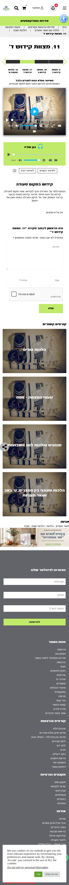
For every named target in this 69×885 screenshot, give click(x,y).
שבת (27, 526)
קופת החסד (59, 704)
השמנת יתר (59, 762)
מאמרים (61, 683)
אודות (62, 818)
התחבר (36, 7)
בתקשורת (60, 692)
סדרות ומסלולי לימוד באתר (50, 658)
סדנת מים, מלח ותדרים (52, 732)
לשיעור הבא (27, 170)
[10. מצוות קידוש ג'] (42, 61)
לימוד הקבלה (58, 840)
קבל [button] (38, 874)
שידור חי (61, 679)
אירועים (61, 675)
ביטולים (61, 799)
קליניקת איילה (57, 835)
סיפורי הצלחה (58, 687)
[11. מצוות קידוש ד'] (27, 61)
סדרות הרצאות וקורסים (41, 27)
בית (64, 27)
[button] (64, 62)
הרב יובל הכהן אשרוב (54, 823)
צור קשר (61, 700)
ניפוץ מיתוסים (58, 670)
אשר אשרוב (62, 526)
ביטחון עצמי (59, 766)
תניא (63, 749)
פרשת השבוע (58, 758)
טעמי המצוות (12, 27)
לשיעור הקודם (47, 170)
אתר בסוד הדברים (55, 713)
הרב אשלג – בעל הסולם (52, 844)
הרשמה (61, 649)
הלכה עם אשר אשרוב (46, 30)
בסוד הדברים (58, 827)
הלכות (50, 526)
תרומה (62, 696)
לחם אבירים (59, 741)
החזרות (61, 803)
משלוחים (60, 794)
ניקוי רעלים (59, 754)
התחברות (60, 653)
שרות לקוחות (58, 786)
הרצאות (61, 662)
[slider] (38, 120)
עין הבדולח (59, 728)
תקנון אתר (60, 782)
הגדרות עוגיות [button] (51, 874)
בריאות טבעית (58, 831)
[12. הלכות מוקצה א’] (13, 61)
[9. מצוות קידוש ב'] (56, 61)
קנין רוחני (60, 790)
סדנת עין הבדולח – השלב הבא (48, 737)
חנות (63, 666)
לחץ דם (61, 745)
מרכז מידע (59, 708)
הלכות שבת (20, 30)
